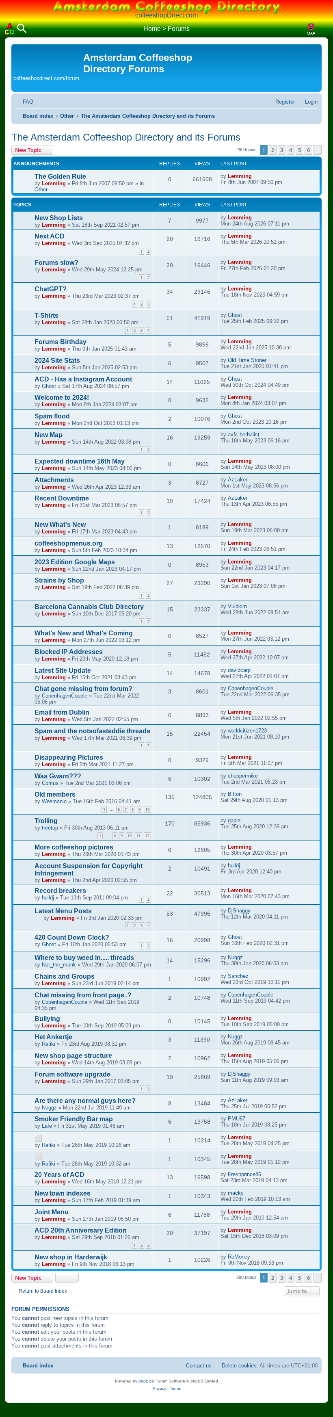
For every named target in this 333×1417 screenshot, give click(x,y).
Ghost (235, 315)
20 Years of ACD (59, 1174)
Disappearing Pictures (69, 757)
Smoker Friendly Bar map (74, 1119)
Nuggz (235, 957)
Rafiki (48, 1044)
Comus (50, 783)
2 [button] (272, 150)
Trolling (46, 820)
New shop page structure (73, 1055)
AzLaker (237, 480)
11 (138, 835)
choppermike (243, 776)
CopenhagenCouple (64, 696)
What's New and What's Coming (84, 633)
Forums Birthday (60, 341)
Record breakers (60, 890)
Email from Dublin (62, 712)
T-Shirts (46, 315)
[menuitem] (24, 102)
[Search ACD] (22, 29)
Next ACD (50, 236)
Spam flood (52, 416)
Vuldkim (237, 606)
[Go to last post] (256, 176)
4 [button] (290, 150)
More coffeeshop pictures (74, 847)
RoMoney (239, 1257)
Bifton (235, 794)
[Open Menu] (323, 29)
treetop (50, 828)
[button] (318, 150)
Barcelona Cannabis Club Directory (89, 606)
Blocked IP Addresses (69, 651)
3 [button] (281, 150)
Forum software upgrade (72, 1074)
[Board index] (48, 59)
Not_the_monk (59, 965)
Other (41, 189)
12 (147, 835)
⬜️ (39, 1138)
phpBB (144, 1381)
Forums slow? (56, 262)
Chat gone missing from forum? (83, 688)
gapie (234, 820)
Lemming (54, 183)
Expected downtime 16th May (80, 461)
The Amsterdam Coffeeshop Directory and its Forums (125, 137)
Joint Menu (52, 1212)
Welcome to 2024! (62, 397)
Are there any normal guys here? (85, 1100)
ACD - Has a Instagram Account (83, 379)
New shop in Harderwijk (71, 1257)
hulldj (234, 865)
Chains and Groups (65, 976)
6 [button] (308, 150)
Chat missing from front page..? (83, 995)
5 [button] (299, 150)
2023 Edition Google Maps (75, 562)
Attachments (54, 480)
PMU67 (236, 1119)
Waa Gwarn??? (58, 776)
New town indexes (63, 1193)
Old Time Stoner (247, 360)
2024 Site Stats (57, 360)
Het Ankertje (53, 1037)
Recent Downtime (62, 498)
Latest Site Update (63, 670)
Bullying (47, 1018)
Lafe (47, 1126)
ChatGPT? (51, 289)
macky (236, 1193)
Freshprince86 (244, 1174)
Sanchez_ (239, 976)
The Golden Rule (60, 176)
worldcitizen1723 (247, 731)
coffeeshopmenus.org (69, 543)
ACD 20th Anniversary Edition (81, 1230)
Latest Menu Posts (63, 911)
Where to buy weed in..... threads (84, 957)
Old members (55, 794)
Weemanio (54, 801)
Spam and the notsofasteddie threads (92, 731)
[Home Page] (10, 29)
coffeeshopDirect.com (166, 15)
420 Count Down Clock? (72, 937)
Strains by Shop (59, 580)
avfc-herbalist (243, 434)
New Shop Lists (59, 217)
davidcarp (239, 670)
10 (147, 809)
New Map (49, 434)
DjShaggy (239, 911)
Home (152, 28)
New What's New (60, 524)
